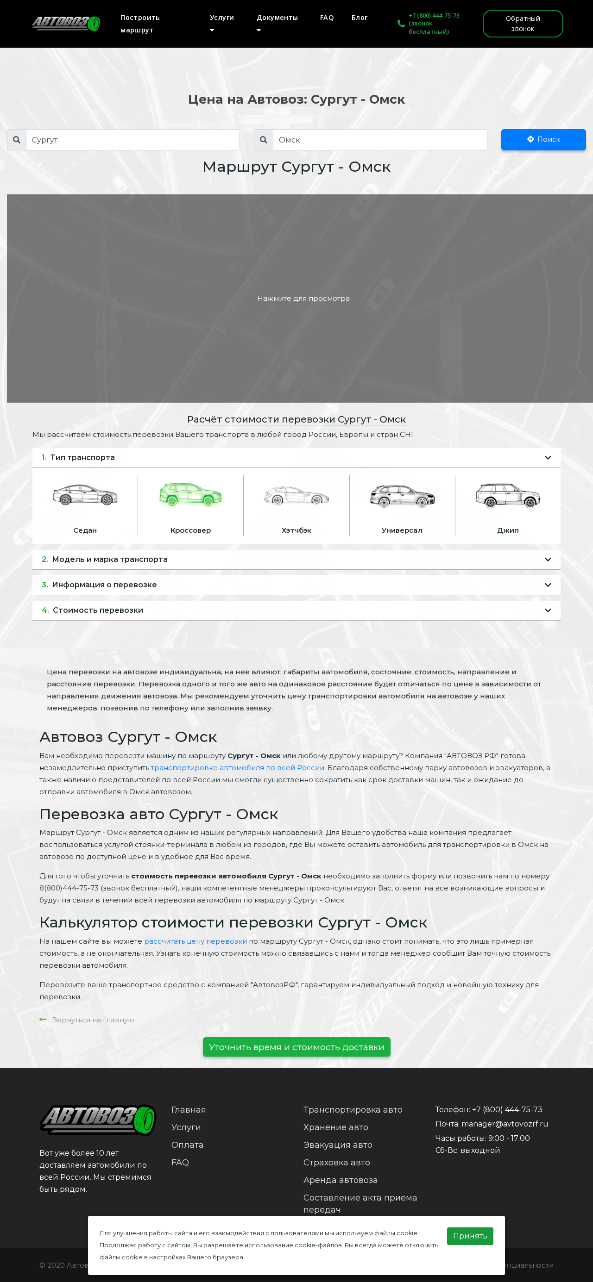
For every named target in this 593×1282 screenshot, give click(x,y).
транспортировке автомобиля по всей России (237, 767)
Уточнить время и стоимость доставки (297, 1046)
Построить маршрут (140, 23)
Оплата (187, 1145)
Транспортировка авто (353, 1110)
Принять (470, 1236)
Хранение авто (335, 1127)
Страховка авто (336, 1163)
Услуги (222, 17)
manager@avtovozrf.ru (505, 1124)
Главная (188, 1110)
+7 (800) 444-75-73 (434, 15)
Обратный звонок (523, 23)
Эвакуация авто (337, 1145)
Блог (360, 17)
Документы (277, 17)
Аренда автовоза (340, 1180)
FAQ (327, 17)
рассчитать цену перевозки (195, 941)
